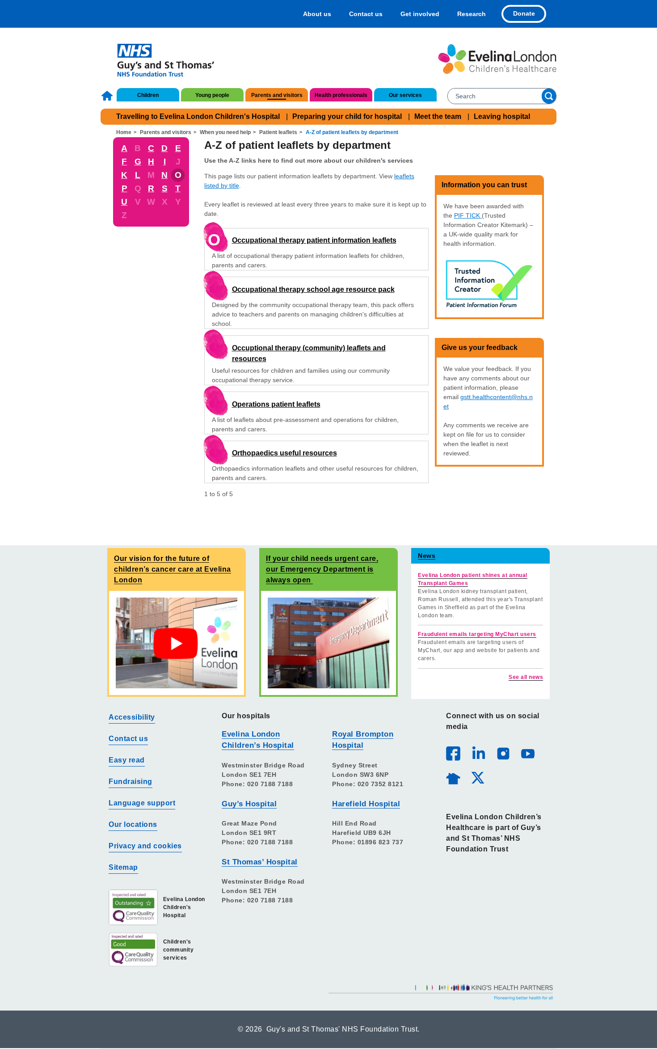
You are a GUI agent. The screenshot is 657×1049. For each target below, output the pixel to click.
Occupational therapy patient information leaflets (314, 240)
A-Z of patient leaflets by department (352, 132)
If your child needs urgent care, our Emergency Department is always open (322, 569)
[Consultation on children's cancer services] (176, 642)
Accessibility (132, 717)
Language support (142, 803)
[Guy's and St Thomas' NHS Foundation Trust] (160, 59)
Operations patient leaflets (276, 404)
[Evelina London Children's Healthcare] (497, 59)
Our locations (133, 824)
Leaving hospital (502, 116)
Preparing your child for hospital (347, 116)
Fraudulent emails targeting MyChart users (477, 634)
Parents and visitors (277, 95)
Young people (212, 95)
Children (148, 95)
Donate (524, 13)
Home (108, 96)
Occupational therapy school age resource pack (313, 289)
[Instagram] (503, 753)
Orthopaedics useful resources (284, 453)
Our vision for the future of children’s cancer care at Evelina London (172, 569)
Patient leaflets (278, 132)
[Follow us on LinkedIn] (478, 753)
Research (471, 13)
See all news (526, 677)
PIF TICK (468, 215)
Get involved (419, 13)
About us (317, 13)
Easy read (127, 760)
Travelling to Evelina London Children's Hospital (198, 116)
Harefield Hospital (366, 804)
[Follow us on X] (477, 777)
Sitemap (123, 867)
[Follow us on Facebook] (453, 753)
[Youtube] (527, 753)
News (426, 555)
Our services (405, 95)
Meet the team (437, 116)
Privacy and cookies (145, 846)
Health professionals (341, 95)
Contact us (366, 13)
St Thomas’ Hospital (260, 862)
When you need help (225, 132)
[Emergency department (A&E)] (328, 642)
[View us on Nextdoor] (452, 777)
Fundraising (130, 781)
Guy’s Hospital (249, 804)
